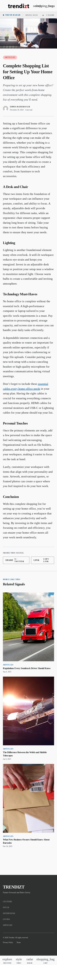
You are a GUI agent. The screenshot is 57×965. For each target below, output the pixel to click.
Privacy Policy (8, 942)
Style (6, 907)
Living (6, 919)
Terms (19, 942)
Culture (7, 902)
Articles (10, 57)
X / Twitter (14, 560)
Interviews (9, 913)
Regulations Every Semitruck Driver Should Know (27, 668)
